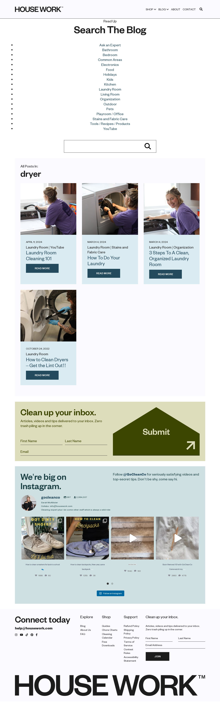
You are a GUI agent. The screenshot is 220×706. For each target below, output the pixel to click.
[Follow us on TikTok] (27, 634)
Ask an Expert (110, 45)
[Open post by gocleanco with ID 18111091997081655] (132, 538)
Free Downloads (108, 643)
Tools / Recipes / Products (110, 123)
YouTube (110, 128)
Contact (189, 9)
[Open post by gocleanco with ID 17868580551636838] (177, 538)
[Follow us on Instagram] (16, 634)
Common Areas (110, 59)
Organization (110, 99)
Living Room (110, 94)
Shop (149, 9)
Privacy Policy (131, 637)
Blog (162, 9)
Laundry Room (110, 89)
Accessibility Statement (131, 658)
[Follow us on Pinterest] (32, 634)
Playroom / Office (110, 114)
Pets (110, 109)
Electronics (110, 64)
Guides (106, 626)
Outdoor (110, 104)
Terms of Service (129, 643)
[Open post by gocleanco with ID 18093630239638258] (42, 538)
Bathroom (110, 50)
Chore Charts (109, 629)
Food (110, 69)
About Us (85, 629)
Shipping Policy (129, 631)
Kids (110, 79)
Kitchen (110, 84)
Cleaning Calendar (107, 635)
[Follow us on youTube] (21, 634)
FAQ (82, 634)
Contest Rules (128, 651)
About (175, 9)
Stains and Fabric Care (110, 119)
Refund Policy (131, 626)
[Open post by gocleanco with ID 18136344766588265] (87, 538)
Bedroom (110, 54)
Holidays (110, 74)
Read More (42, 268)
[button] (108, 584)
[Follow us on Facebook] (36, 634)
